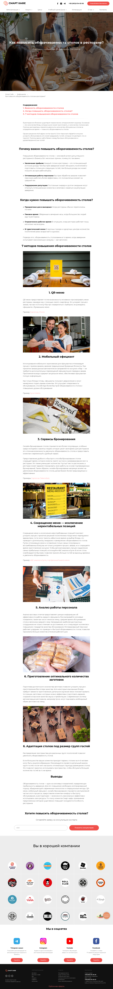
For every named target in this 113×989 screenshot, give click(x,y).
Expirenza (34, 312)
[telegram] (64, 3)
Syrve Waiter (35, 393)
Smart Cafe (9, 94)
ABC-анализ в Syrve (38, 560)
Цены (40, 10)
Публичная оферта (56, 986)
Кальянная (35, 981)
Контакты (103, 10)
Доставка (34, 973)
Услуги (28, 10)
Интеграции (77, 10)
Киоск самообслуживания (65, 981)
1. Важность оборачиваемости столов (43, 108)
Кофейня (34, 979)
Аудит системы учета (63, 974)
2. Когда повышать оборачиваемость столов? (48, 111)
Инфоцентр (21, 94)
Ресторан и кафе (36, 974)
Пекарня (34, 978)
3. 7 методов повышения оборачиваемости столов (50, 114)
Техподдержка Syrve (63, 973)
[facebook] (58, 3)
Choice (41, 312)
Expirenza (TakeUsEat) (40, 478)
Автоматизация (12, 10)
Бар (33, 976)
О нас (90, 10)
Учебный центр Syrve (56, 10)
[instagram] (61, 3)
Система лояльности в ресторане (66, 978)
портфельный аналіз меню (58, 560)
